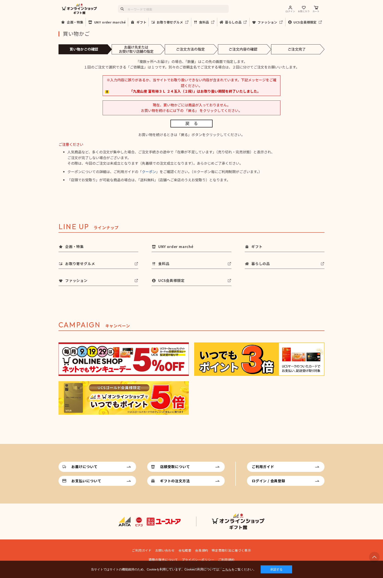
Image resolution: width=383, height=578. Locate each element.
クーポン (149, 171)
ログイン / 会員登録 (268, 480)
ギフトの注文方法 (175, 480)
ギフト (141, 22)
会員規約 (201, 550)
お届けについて (84, 466)
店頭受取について (175, 466)
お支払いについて (86, 480)
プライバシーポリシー (198, 559)
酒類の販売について (163, 559)
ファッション (267, 22)
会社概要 (185, 550)
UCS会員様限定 (305, 22)
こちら (226, 569)
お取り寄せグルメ (170, 22)
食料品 (204, 22)
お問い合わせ (165, 550)
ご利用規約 (226, 559)
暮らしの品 (233, 22)
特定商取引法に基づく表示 (231, 550)
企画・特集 (75, 22)
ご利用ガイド (263, 466)
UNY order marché (110, 22)
